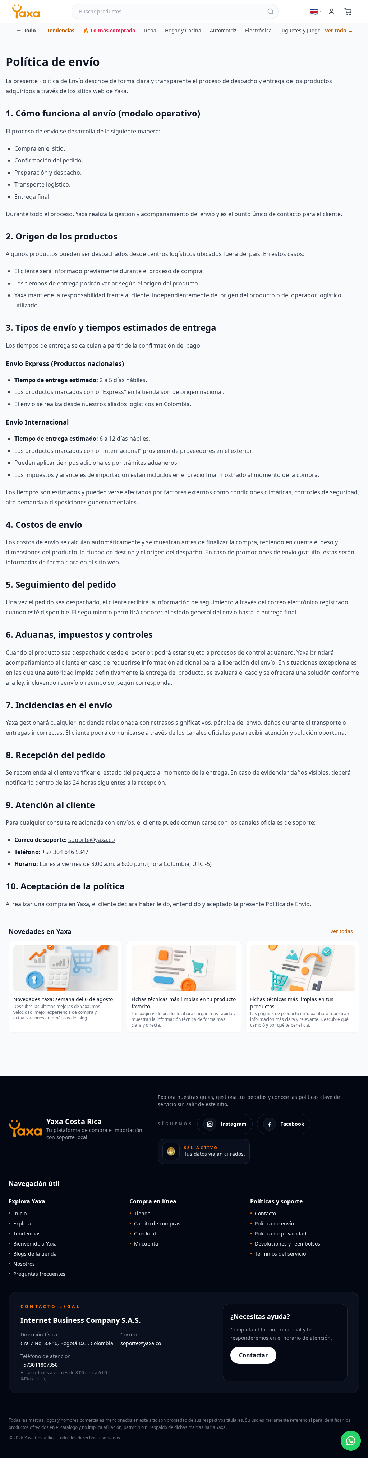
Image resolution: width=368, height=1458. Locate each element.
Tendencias (60, 30)
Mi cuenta (143, 1243)
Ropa (150, 30)
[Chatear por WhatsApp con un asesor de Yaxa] (351, 1441)
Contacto (263, 1213)
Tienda (140, 1213)
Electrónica (258, 30)
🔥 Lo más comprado (109, 30)
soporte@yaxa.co (91, 840)
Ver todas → (344, 931)
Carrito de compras (154, 1223)
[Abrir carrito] (347, 11)
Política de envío (272, 1223)
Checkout (142, 1233)
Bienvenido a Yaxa (33, 1243)
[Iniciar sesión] (331, 11)
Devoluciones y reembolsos (285, 1243)
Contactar (253, 1355)
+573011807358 (39, 1364)
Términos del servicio (278, 1253)
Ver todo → (339, 30)
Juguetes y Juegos (301, 30)
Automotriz (223, 30)
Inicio (18, 1213)
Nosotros (22, 1263)
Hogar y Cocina (183, 30)
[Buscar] (270, 11)
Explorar (21, 1223)
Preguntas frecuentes (37, 1273)
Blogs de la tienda (33, 1253)
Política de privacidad (278, 1233)
